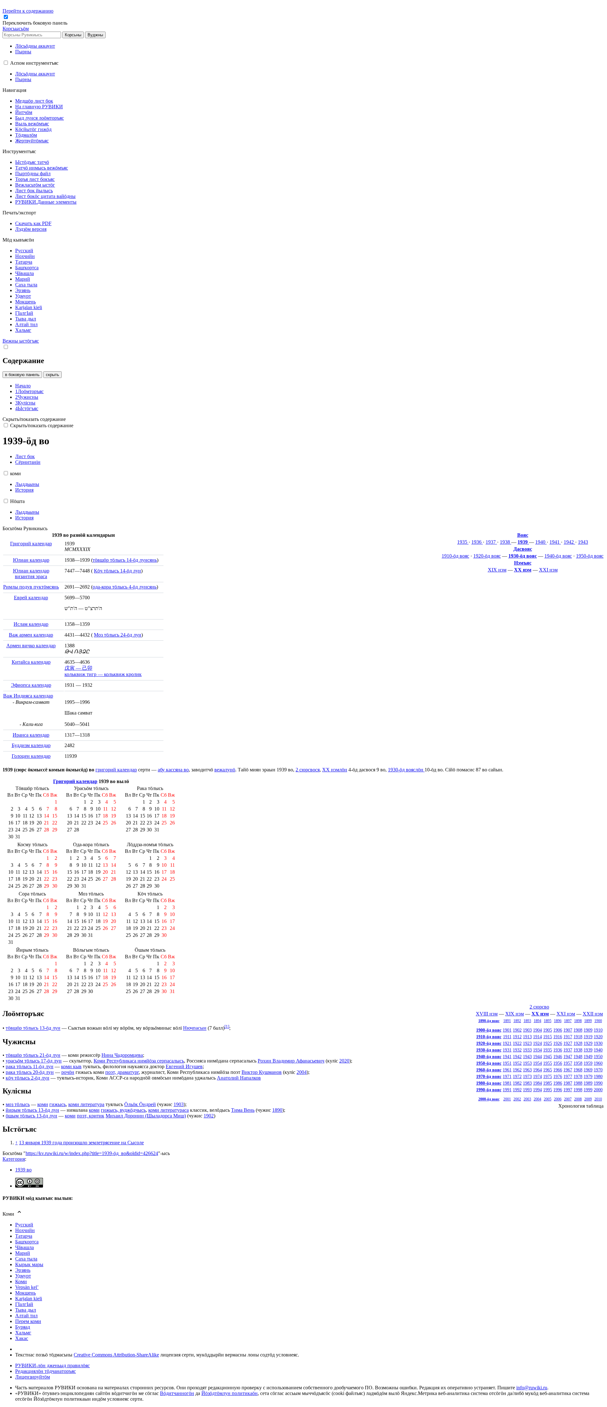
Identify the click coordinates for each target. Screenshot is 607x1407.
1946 (557, 1056)
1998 (577, 1089)
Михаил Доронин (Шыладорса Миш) (146, 1115)
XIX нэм (497, 569)
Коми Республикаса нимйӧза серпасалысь (139, 1060)
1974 (537, 1076)
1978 (577, 1076)
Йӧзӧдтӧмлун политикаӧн (229, 1393)
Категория (14, 1159)
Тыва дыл (25, 1310)
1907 (567, 1030)
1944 (537, 1056)
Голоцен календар (31, 756)
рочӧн (67, 1072)
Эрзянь (22, 1270)
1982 (517, 1083)
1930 (598, 1043)
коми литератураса (168, 1110)
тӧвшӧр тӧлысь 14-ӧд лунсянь (125, 560)
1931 (507, 1049)
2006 (557, 1099)
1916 (557, 1036)
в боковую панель (22, 374)
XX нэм (522, 569)
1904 (537, 1030)
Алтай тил (26, 1315)
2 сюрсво (539, 1006)
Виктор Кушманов (262, 1072)
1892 (517, 1021)
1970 (598, 1069)
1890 (277, 1110)
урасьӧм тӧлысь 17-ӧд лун (34, 1060)
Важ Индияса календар (28, 695)
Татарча (23, 1236)
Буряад (22, 1327)
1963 (527, 1069)
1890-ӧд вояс (489, 1021)
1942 (569, 542)
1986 (557, 1083)
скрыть (52, 374)
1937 (491, 542)
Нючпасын (194, 1028)
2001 (507, 1099)
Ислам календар (31, 624)
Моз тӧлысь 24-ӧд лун (117, 635)
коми (42, 1104)
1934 (537, 1049)
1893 (527, 1021)
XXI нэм (548, 569)
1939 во (23, 1169)
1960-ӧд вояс (488, 1069)
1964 (537, 1069)
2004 (537, 1099)
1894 (537, 1021)
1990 (598, 1083)
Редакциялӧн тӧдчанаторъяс (45, 1371)
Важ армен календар (31, 635)
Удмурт (23, 1275)
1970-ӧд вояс (488, 1076)
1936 (477, 542)
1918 (577, 1036)
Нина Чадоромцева (122, 1055)
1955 (547, 1063)
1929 (588, 1043)
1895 (547, 1021)
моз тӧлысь (18, 1104)
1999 (588, 1089)
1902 (517, 1030)
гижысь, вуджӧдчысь (123, 1110)
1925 (547, 1043)
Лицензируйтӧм (32, 1377)
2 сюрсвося (308, 769)
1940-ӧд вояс (558, 556)
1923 (527, 1043)
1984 (537, 1083)
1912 (517, 1036)
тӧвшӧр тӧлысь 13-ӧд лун (33, 1028)
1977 (567, 1076)
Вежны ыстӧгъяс (21, 341)
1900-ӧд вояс (488, 1030)
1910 (598, 1030)
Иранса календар (31, 735)
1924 (537, 1043)
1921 (507, 1043)
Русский (24, 1224)
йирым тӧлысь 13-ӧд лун (32, 1110)
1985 (547, 1083)
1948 (577, 1056)
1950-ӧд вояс (590, 556)
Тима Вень (242, 1110)
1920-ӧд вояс (487, 556)
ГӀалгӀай (24, 1304)
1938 (505, 542)
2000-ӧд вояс (489, 1099)
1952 (517, 1063)
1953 (527, 1063)
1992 (517, 1089)
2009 (588, 1099)
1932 (517, 1049)
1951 (507, 1063)
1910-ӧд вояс (455, 556)
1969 (588, 1069)
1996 (557, 1089)
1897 (568, 1021)
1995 (547, 1089)
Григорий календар (31, 543)
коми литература (86, 1104)
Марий (22, 1253)
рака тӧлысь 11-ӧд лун (29, 1066)
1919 (588, 1036)
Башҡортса (27, 1241)
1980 (598, 1076)
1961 (507, 1069)
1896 (557, 1021)
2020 (344, 1060)
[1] (226, 1026)
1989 (588, 1083)
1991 (507, 1089)
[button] (36, 23)
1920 (598, 1036)
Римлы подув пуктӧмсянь (31, 587)
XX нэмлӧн (334, 769)
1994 (537, 1089)
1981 (507, 1083)
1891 (507, 1021)
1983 (527, 1083)
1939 (523, 542)
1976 (557, 1076)
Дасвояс (522, 549)
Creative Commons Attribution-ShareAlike (116, 1354)
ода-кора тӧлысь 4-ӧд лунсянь (124, 587)
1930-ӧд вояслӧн (406, 769)
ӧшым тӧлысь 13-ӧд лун (31, 1115)
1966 (557, 1069)
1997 (567, 1089)
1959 (588, 1063)
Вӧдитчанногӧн (177, 1393)
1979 (588, 1076)
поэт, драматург (122, 1072)
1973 (527, 1076)
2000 (598, 1089)
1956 (557, 1063)
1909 (588, 1030)
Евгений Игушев (184, 1066)
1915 (547, 1036)
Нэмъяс (522, 563)
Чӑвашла (24, 1247)
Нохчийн (25, 1230)
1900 (598, 1021)
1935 (463, 542)
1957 (567, 1063)
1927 (567, 1043)
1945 (547, 1056)
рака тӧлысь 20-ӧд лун (30, 1072)
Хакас (21, 1338)
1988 (577, 1083)
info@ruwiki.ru (531, 1387)
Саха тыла (26, 1258)
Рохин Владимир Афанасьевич (291, 1060)
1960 (598, 1063)
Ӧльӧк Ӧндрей (140, 1104)
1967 (567, 1069)
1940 (541, 542)
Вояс (522, 535)
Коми (21, 1281)
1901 (507, 1030)
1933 (527, 1049)
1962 (517, 1069)
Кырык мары (29, 1264)
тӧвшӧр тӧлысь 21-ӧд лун (33, 1055)
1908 (577, 1030)
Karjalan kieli (28, 1298)
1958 (577, 1063)
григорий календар (116, 769)
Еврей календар (31, 597)
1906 (557, 1030)
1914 (537, 1036)
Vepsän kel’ (27, 1287)
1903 (527, 1030)
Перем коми (28, 1321)
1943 (583, 542)
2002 (517, 1099)
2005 (547, 1099)
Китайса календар (31, 662)
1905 (547, 1030)
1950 (598, 1056)
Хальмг (23, 1332)
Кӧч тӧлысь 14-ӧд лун (117, 570)
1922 (517, 1043)
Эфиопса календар (31, 685)
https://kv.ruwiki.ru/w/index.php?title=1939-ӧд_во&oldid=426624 (92, 1153)
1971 (507, 1076)
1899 (588, 1021)
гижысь (57, 1104)
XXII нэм (593, 1013)
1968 (577, 1069)
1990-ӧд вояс (488, 1089)
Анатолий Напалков (239, 1078)
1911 (507, 1036)
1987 (567, 1083)
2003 (527, 1099)
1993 (527, 1089)
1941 (555, 542)
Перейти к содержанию (28, 11)
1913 (527, 1036)
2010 (598, 1099)
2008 (578, 1099)
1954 (537, 1063)
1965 (547, 1069)
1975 (547, 1076)
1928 (577, 1043)
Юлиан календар (31, 560)
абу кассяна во (173, 769)
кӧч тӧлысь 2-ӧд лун (27, 1078)
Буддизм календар (31, 745)
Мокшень (25, 1293)
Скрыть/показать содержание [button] (34, 419)
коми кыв (71, 1066)
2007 (568, 1099)
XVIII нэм (487, 1013)
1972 (517, 1076)
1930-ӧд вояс (522, 556)
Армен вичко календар (31, 645)
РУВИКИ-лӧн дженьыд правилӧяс (52, 1365)
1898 (578, 1021)
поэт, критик (90, 1115)
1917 (567, 1036)
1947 (567, 1056)
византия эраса (31, 576)
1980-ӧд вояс (488, 1083)
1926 (557, 1043)
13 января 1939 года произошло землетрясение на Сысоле (81, 1142)
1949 (588, 1056)
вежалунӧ (224, 769)
